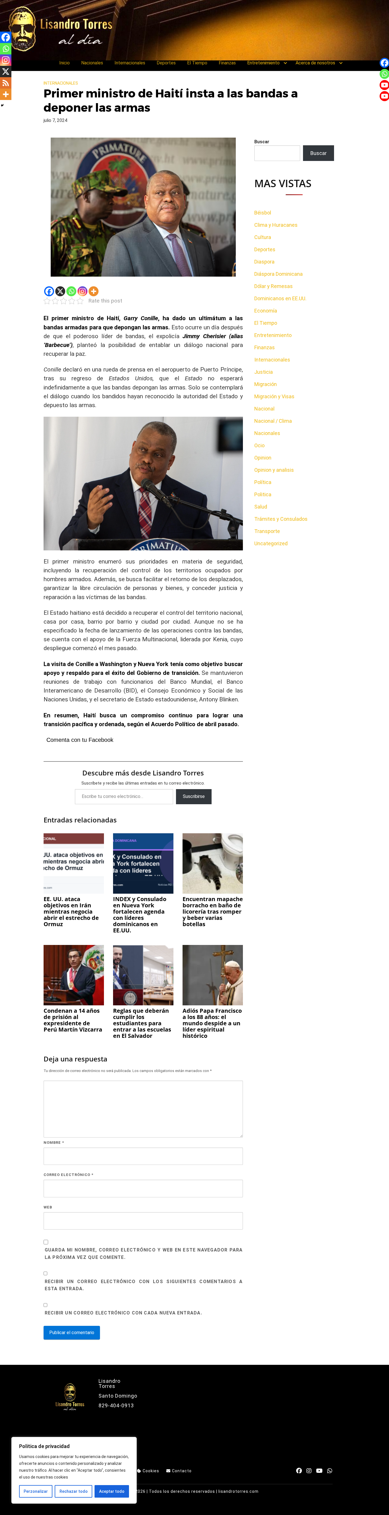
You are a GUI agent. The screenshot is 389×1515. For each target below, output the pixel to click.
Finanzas (227, 63)
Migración (265, 384)
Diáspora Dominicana (278, 274)
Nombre (54, 1142)
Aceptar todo (111, 1491)
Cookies (151, 1471)
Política (262, 482)
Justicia (263, 372)
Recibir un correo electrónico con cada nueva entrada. (123, 1313)
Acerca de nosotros (315, 63)
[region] (74, 1470)
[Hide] (2, 105)
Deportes (166, 63)
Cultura (262, 237)
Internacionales (129, 63)
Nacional (264, 409)
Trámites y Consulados (281, 519)
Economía (265, 311)
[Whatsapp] (71, 291)
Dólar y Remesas (273, 286)
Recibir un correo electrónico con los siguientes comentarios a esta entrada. (144, 1285)
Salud (260, 507)
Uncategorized (271, 543)
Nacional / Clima (273, 421)
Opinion (262, 458)
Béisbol (262, 213)
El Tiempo (197, 63)
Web (48, 1207)
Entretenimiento (263, 63)
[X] (60, 291)
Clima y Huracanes (276, 225)
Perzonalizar (36, 1491)
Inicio (64, 63)
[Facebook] (49, 291)
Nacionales (92, 63)
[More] (94, 291)
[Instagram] (82, 291)
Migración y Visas (274, 396)
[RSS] (5, 83)
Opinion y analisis (274, 470)
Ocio (259, 445)
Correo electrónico (68, 1175)
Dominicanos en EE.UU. (280, 298)
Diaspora (264, 262)
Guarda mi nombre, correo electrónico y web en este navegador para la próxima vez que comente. (144, 1253)
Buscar (261, 141)
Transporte (267, 531)
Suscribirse (194, 796)
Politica (262, 494)
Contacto (182, 1471)
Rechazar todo (74, 1491)
